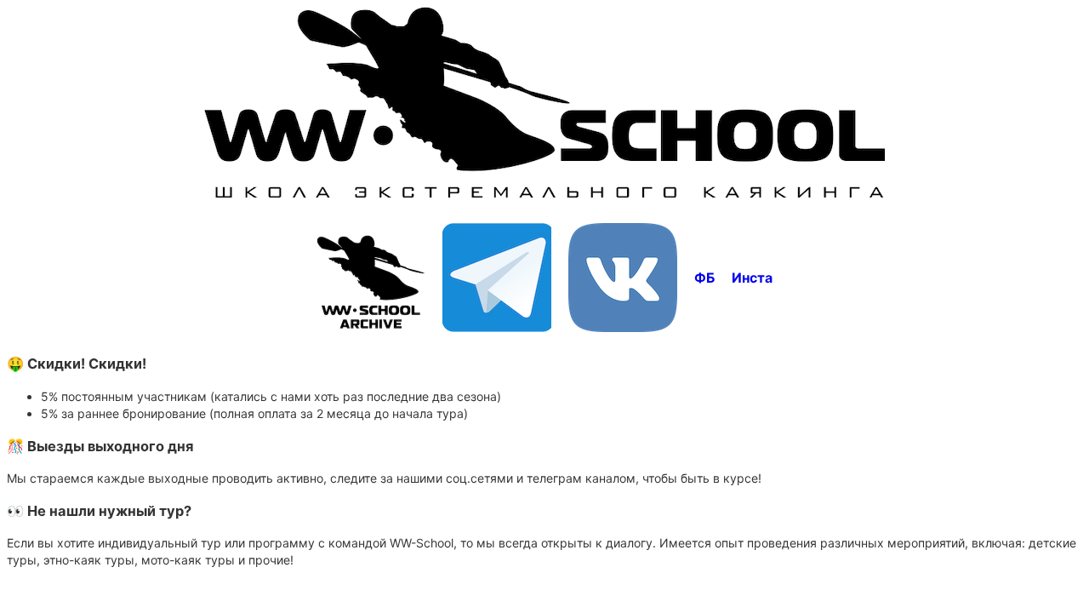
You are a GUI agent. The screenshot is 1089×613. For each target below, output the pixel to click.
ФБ (704, 277)
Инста (752, 277)
